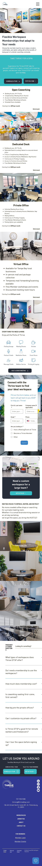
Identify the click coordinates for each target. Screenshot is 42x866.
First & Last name (16, 406)
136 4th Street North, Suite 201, (15, 805)
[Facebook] (38, 787)
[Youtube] (38, 790)
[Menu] (37, 4)
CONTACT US (21, 826)
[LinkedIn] (38, 781)
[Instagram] (38, 784)
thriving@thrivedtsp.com (21, 802)
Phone (27, 417)
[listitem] (21, 536)
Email (13, 417)
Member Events (20, 841)
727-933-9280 (20, 799)
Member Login (20, 838)
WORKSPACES (21, 815)
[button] (30, 771)
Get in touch (36, 109)
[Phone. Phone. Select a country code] (29, 421)
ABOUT (21, 822)
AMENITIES (21, 819)
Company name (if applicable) (31, 406)
